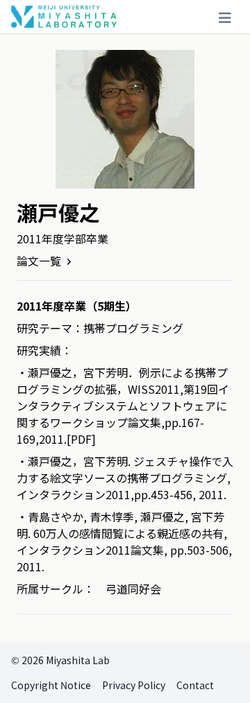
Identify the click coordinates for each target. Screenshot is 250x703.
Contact (195, 685)
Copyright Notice (51, 685)
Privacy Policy (133, 685)
